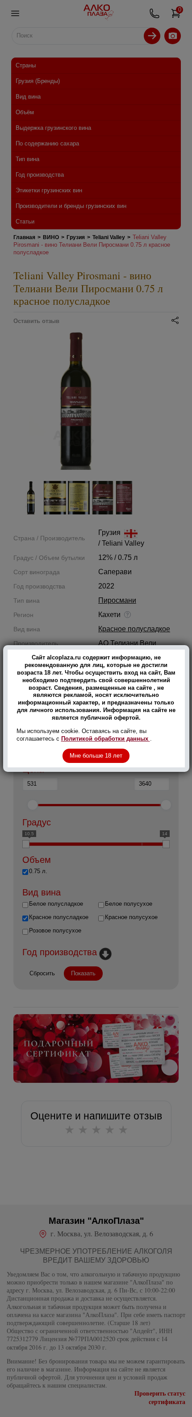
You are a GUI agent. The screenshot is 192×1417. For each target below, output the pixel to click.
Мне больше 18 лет (96, 755)
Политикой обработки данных (105, 738)
